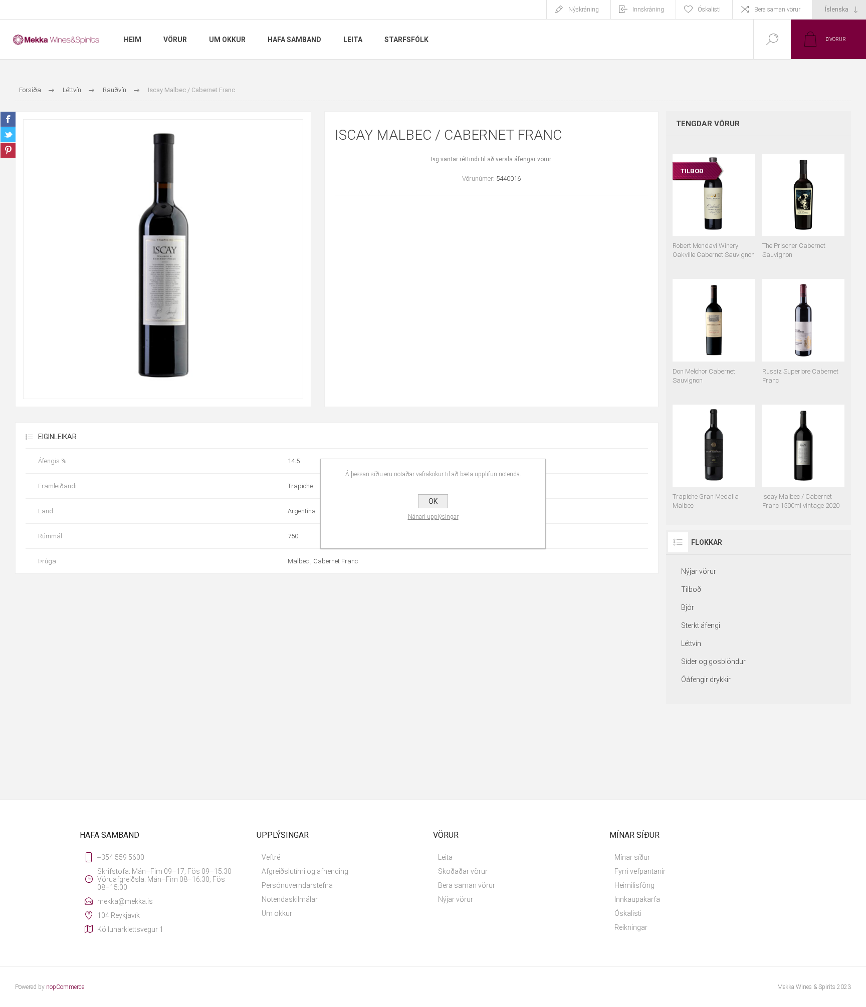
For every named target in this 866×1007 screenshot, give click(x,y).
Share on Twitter (8, 134)
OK (433, 501)
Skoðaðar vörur (463, 871)
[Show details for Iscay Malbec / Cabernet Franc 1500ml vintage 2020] (803, 452)
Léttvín (691, 643)
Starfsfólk (406, 40)
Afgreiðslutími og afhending (305, 871)
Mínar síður (632, 857)
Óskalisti (627, 913)
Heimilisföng (634, 885)
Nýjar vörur (698, 571)
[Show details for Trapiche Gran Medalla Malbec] (714, 452)
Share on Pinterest (8, 150)
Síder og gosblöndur (713, 661)
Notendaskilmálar (290, 899)
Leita (445, 857)
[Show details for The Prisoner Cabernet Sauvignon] (803, 201)
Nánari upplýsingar (433, 516)
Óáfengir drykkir (706, 680)
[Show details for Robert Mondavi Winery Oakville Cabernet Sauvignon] (714, 201)
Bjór (687, 607)
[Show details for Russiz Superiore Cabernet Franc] (803, 327)
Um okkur (277, 913)
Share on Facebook (8, 119)
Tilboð (691, 589)
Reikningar (630, 927)
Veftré (271, 857)
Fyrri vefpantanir (640, 871)
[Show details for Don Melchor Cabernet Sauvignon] (714, 327)
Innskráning (648, 9)
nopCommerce (65, 986)
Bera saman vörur (777, 9)
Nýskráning (583, 9)
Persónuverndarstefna (297, 885)
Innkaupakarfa (637, 899)
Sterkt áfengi (700, 625)
